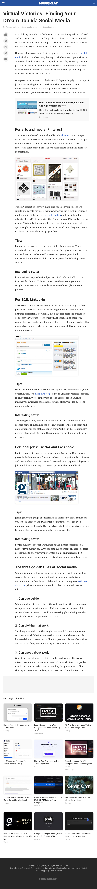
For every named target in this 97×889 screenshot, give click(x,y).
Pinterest (65, 135)
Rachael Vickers (12, 27)
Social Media (26, 27)
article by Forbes (52, 214)
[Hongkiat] (48, 3)
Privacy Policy (56, 870)
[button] (5, 35)
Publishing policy (42, 870)
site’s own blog (42, 393)
